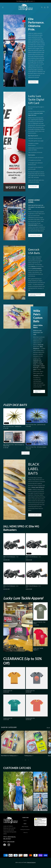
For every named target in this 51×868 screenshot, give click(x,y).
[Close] (43, 418)
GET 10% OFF (15, 445)
